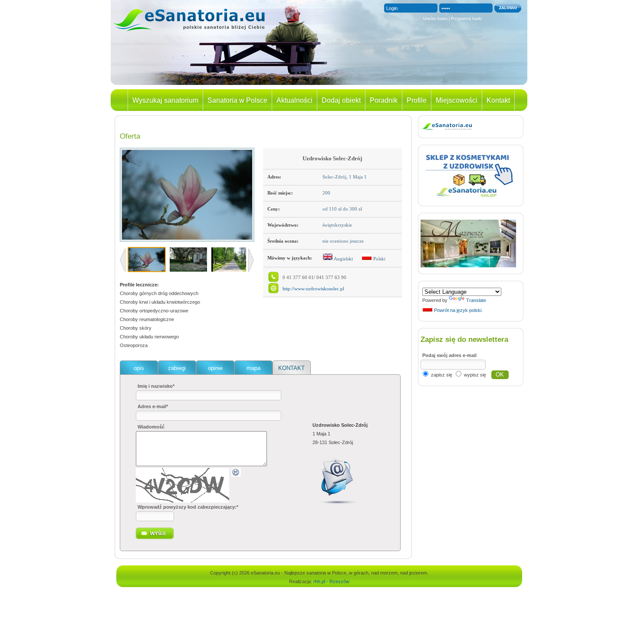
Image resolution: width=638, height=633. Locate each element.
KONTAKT (291, 368)
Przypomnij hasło (466, 18)
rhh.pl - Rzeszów (331, 581)
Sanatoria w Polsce (237, 100)
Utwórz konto (435, 18)
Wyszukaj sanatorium (165, 100)
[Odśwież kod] (236, 474)
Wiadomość (151, 426)
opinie (215, 368)
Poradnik (384, 100)
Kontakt (498, 100)
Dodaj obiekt (341, 100)
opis (139, 368)
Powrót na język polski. (458, 310)
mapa (253, 368)
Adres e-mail (153, 406)
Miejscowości (456, 100)
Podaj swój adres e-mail (449, 355)
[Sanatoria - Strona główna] (189, 32)
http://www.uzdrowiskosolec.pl (313, 288)
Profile (417, 100)
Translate (476, 300)
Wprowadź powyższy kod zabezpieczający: (188, 507)
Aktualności (294, 100)
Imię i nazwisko (156, 386)
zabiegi (177, 368)
